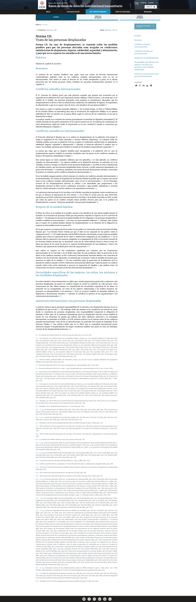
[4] (75, 144)
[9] (54, 170)
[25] (60, 296)
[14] (97, 202)
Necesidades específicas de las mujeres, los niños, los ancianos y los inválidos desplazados (146, 66)
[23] (73, 291)
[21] (64, 260)
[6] (71, 156)
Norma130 (51, 30)
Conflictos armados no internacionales (143, 52)
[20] (88, 247)
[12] (96, 188)
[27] (51, 324)
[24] (66, 294)
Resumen (138, 40)
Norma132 (110, 30)
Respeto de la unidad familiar (146, 58)
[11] (102, 181)
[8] (92, 165)
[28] (69, 329)
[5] (113, 147)
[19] (111, 237)
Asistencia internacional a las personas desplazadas (146, 75)
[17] (98, 220)
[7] (59, 162)
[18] (51, 234)
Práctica (137, 36)
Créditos (143, 2)
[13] (77, 195)
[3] (61, 127)
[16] (65, 220)
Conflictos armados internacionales (142, 45)
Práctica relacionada (143, 26)
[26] (58, 309)
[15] (43, 218)
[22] (94, 268)
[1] (106, 105)
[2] (78, 109)
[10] (91, 172)
